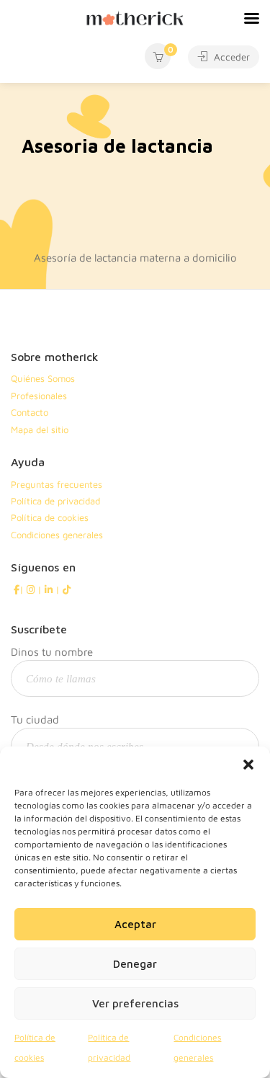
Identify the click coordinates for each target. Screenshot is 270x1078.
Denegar (135, 964)
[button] (248, 764)
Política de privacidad (55, 501)
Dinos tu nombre (52, 652)
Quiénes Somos (43, 378)
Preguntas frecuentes (56, 484)
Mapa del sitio (39, 429)
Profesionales (39, 395)
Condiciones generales (57, 534)
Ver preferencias (135, 1003)
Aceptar (135, 924)
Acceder (230, 57)
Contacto (29, 412)
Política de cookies (50, 517)
